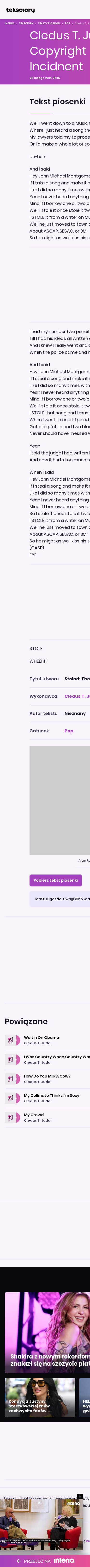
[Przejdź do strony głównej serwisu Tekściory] (20, 9)
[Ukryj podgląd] (80, 1496)
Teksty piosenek (49, 23)
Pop (67, 23)
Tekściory (26, 23)
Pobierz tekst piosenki (56, 880)
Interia (9, 23)
